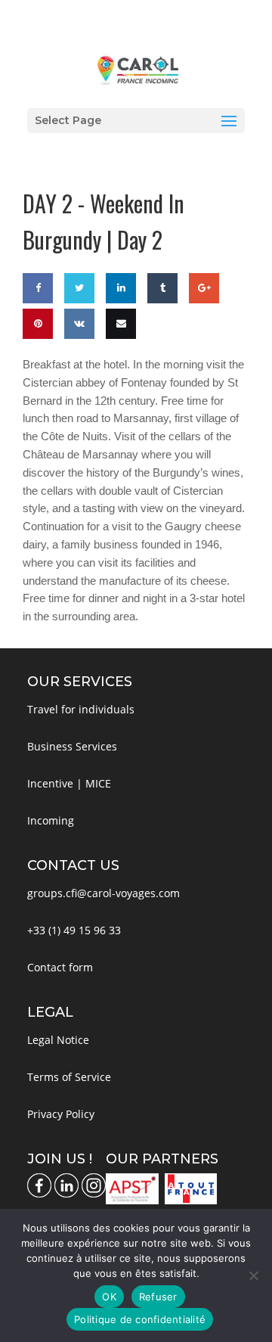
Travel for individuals (80, 709)
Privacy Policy (60, 1114)
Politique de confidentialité (140, 1319)
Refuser (158, 1297)
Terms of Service (69, 1077)
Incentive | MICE (69, 783)
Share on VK (77, 367)
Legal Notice (58, 1040)
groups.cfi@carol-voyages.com (103, 893)
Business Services (72, 746)
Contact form (60, 967)
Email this (118, 367)
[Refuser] (253, 1275)
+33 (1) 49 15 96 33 (74, 930)
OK (109, 1297)
